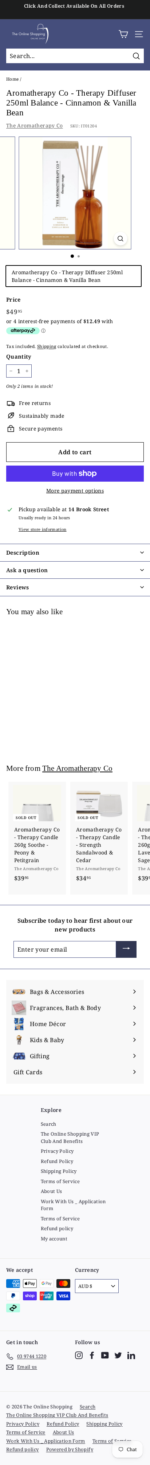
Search (48, 1124)
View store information (43, 529)
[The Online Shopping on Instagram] (79, 1355)
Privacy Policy (57, 1151)
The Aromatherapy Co (34, 125)
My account (54, 1238)
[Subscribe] (126, 949)
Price (13, 299)
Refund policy (57, 1228)
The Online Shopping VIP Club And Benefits (70, 1137)
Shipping (46, 346)
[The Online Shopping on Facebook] (92, 1355)
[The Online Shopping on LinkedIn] (131, 1355)
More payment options (75, 490)
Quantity (19, 356)
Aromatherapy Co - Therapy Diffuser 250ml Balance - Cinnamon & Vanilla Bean (67, 276)
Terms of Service (60, 1181)
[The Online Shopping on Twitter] (118, 1355)
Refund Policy (57, 1161)
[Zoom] (120, 238)
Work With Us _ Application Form (73, 1205)
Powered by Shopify (69, 1449)
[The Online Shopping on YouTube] (105, 1355)
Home (12, 79)
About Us (51, 1191)
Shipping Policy (59, 1171)
